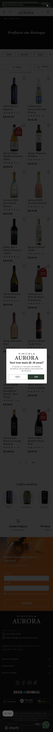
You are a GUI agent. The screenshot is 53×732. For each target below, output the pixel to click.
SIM (36, 377)
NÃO (17, 377)
